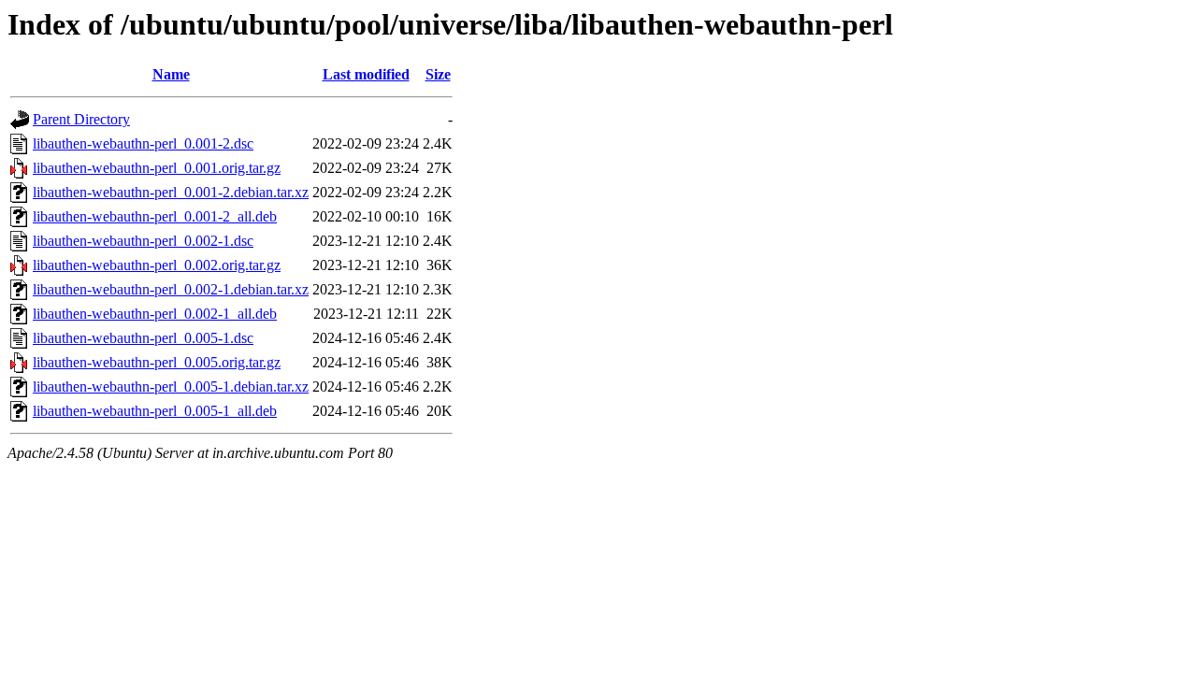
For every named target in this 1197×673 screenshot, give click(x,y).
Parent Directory (81, 119)
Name (171, 74)
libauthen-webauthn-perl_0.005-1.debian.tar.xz (171, 386)
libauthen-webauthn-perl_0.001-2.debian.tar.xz (171, 192)
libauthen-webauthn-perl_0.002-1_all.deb (155, 314)
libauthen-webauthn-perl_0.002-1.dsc (143, 241)
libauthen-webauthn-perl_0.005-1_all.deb (155, 411)
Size (438, 74)
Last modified (366, 74)
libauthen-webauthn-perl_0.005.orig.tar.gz (157, 362)
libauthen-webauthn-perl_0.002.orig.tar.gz (157, 265)
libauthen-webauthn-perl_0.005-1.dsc (143, 338)
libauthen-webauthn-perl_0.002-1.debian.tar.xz (171, 289)
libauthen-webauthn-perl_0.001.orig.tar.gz (157, 168)
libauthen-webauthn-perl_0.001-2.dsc (143, 143)
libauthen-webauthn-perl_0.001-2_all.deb (155, 216)
